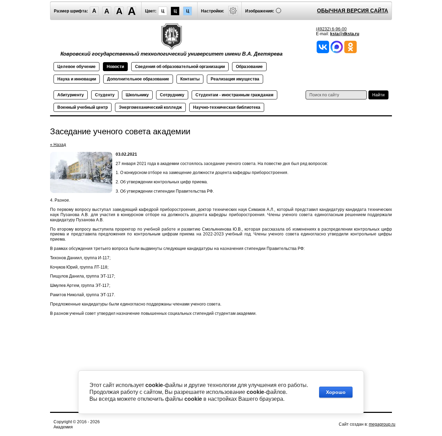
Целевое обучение (76, 66)
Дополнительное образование (138, 79)
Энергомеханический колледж (150, 107)
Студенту (105, 95)
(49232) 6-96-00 (331, 29)
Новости (115, 66)
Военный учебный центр (82, 107)
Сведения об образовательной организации (180, 66)
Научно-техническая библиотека (226, 107)
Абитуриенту (70, 95)
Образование (249, 66)
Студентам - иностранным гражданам (234, 95)
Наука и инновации (76, 79)
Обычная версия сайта (352, 10)
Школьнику (137, 95)
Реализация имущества (235, 79)
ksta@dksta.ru (344, 33)
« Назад (58, 144)
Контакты (190, 79)
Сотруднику (172, 95)
